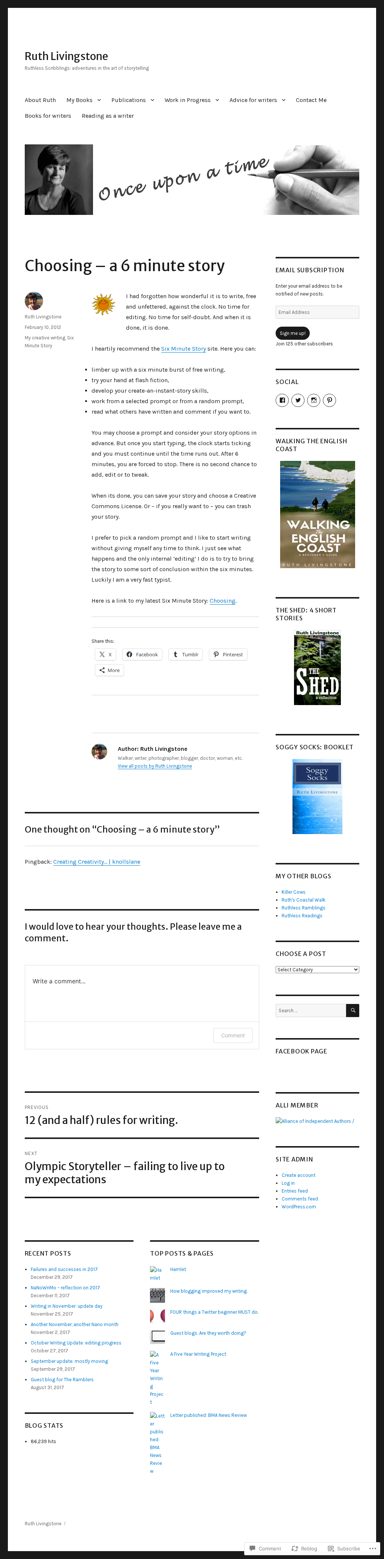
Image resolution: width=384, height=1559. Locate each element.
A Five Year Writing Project (198, 1354)
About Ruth (40, 100)
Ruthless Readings (302, 915)
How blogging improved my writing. (209, 1291)
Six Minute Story (183, 348)
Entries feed (295, 1191)
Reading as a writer (108, 115)
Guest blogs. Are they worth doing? (208, 1333)
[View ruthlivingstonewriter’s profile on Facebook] (282, 400)
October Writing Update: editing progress (76, 1343)
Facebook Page (301, 1051)
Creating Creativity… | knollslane (96, 861)
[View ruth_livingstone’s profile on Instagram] (313, 400)
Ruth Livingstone (66, 56)
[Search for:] (311, 1010)
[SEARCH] (352, 1010)
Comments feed (300, 1199)
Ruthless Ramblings (304, 908)
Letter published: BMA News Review (208, 1415)
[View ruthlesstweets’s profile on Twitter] (297, 400)
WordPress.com (299, 1206)
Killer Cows (294, 892)
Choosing (223, 600)
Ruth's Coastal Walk (304, 900)
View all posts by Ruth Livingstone (155, 766)
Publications (128, 100)
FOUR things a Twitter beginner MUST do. (214, 1312)
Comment (233, 1035)
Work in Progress (188, 100)
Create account (298, 1175)
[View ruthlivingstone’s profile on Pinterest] (329, 400)
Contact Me (311, 100)
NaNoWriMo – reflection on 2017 (65, 1287)
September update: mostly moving (69, 1361)
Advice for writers (253, 100)
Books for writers (48, 115)
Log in (288, 1183)
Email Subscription (310, 270)
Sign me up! (293, 333)
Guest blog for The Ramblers (62, 1379)
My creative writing (45, 338)
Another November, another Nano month (74, 1324)
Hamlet (178, 1269)
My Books (79, 100)
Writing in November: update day (66, 1306)
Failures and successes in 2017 (64, 1269)
